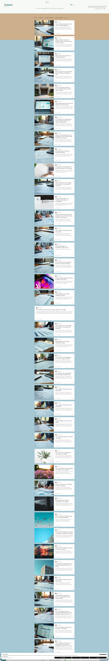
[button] (73, 17)
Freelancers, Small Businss (49, 17)
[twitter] (104, 8)
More (66, 17)
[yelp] (103, 8)
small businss (41, 17)
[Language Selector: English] (47, 2)
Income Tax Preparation (59, 17)
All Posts (35, 17)
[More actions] (72, 22)
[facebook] (100, 8)
